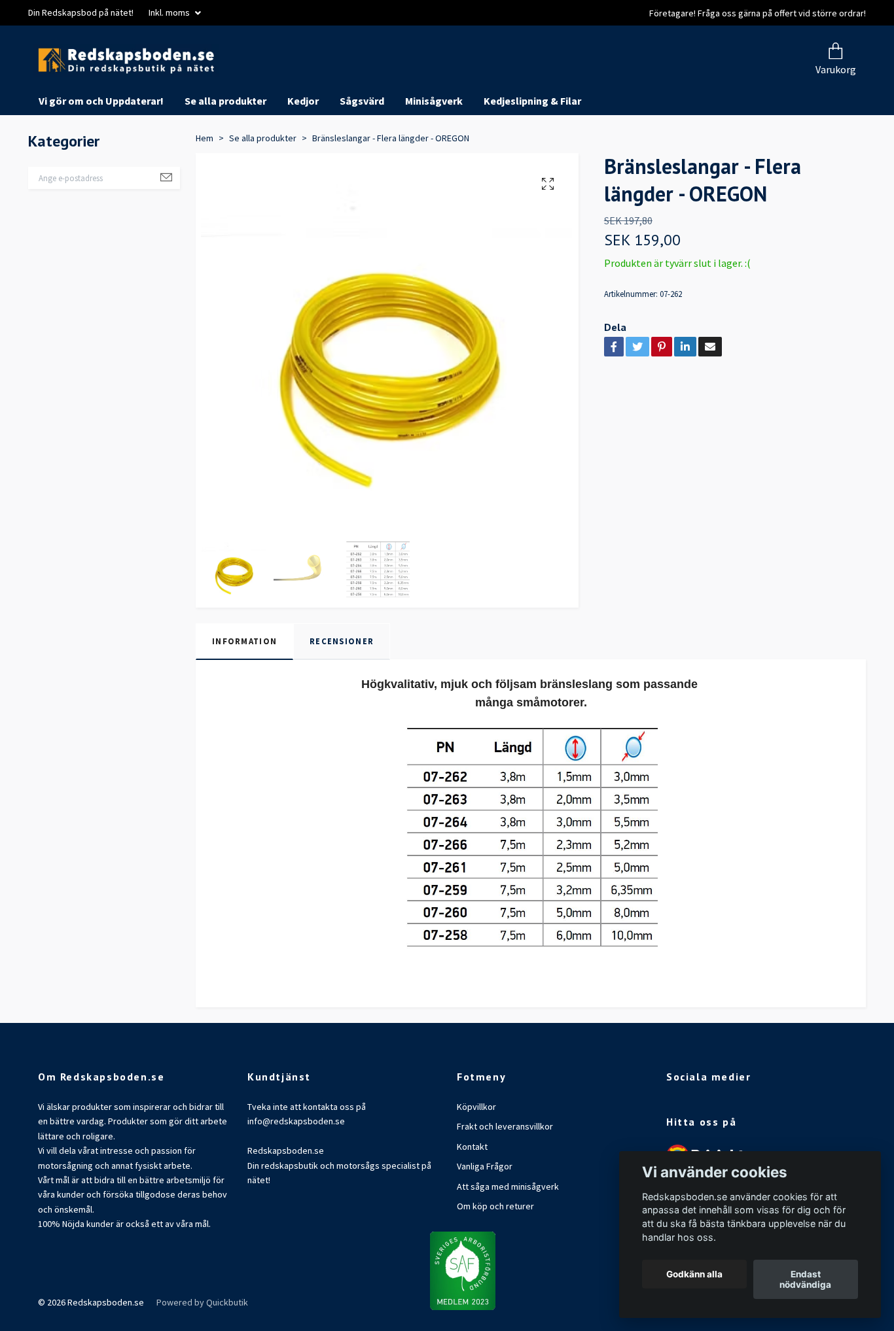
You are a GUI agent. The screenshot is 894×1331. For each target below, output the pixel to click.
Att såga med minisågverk (508, 1235)
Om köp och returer (495, 1255)
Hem (204, 187)
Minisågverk (434, 150)
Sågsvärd (362, 150)
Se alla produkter (225, 150)
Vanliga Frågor (484, 1216)
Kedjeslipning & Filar (532, 150)
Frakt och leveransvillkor (505, 1176)
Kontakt (472, 1195)
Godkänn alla (694, 1274)
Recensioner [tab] (342, 690)
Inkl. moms (170, 12)
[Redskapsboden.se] (262, 85)
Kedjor (303, 150)
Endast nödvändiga (805, 1279)
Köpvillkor (476, 1156)
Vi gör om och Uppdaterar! (101, 150)
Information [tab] (244, 690)
